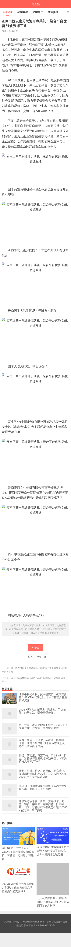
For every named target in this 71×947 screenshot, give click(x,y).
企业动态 (7, 12)
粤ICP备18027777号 (44, 925)
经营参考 (53, 12)
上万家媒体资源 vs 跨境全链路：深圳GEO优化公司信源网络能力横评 (53, 901)
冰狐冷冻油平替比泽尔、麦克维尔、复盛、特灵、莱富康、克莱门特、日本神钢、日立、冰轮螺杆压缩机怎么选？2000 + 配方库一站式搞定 (43, 806)
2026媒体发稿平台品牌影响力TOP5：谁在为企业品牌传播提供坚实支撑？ (18, 887)
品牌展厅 (38, 12)
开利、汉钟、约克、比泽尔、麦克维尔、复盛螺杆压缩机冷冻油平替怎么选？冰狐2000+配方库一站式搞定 (43, 773)
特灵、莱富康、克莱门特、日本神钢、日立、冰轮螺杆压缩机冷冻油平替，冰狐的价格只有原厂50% (43, 758)
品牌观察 (22, 12)
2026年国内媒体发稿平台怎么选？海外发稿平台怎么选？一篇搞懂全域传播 (53, 850)
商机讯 (35, 4)
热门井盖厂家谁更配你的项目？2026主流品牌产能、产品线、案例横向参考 (43, 726)
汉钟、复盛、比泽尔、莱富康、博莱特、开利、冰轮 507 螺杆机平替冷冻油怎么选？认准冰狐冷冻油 (43, 743)
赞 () (37, 647)
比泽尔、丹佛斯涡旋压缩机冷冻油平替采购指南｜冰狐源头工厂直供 (43, 787)
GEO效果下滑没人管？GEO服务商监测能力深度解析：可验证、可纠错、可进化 (18, 853)
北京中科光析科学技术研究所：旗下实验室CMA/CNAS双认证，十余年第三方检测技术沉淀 (43, 697)
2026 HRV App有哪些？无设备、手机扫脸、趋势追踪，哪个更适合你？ (42, 711)
